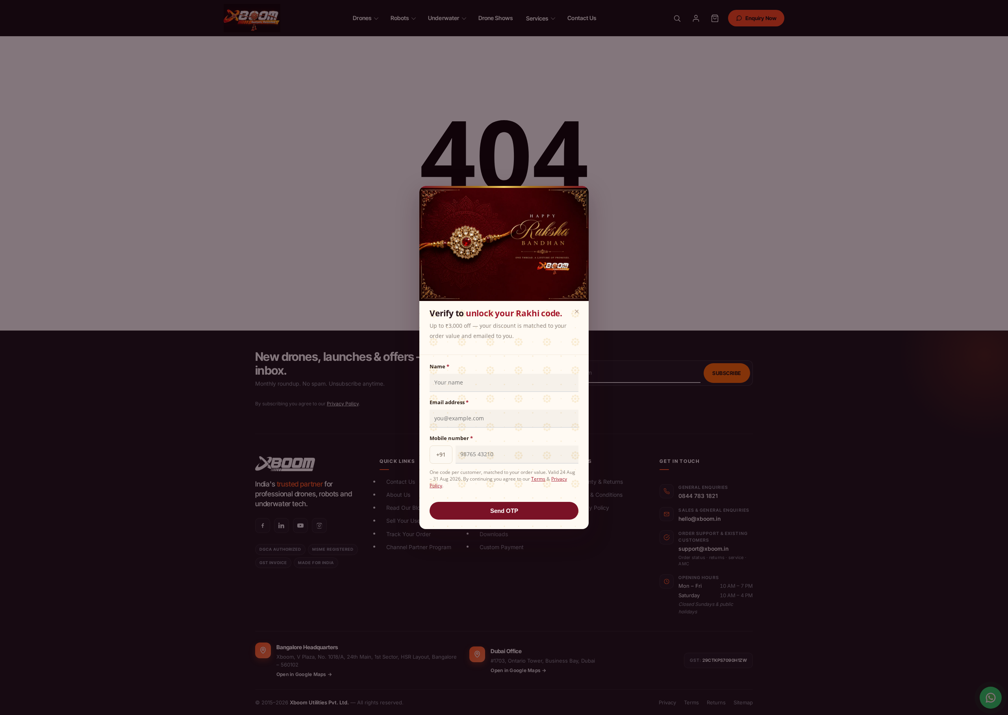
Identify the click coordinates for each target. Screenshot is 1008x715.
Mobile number (451, 438)
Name (439, 366)
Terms (538, 479)
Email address (449, 402)
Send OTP (504, 510)
